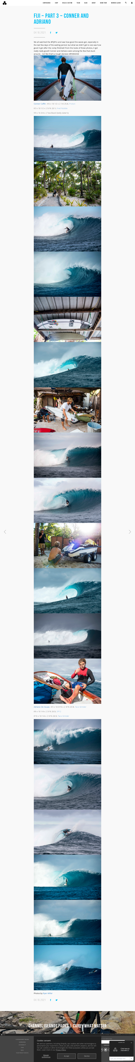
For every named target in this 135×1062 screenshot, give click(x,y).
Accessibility (22, 1045)
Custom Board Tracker (22, 1039)
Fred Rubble (62, 108)
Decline (87, 1056)
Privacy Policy (61, 1050)
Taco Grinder (80, 707)
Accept (66, 1056)
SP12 (59, 711)
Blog (85, 3)
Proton (72, 104)
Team (78, 3)
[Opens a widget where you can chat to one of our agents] (121, 1050)
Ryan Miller (48, 993)
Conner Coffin (40, 104)
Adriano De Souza (41, 707)
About (94, 3)
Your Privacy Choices (22, 1053)
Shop (56, 3)
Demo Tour (103, 3)
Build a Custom (67, 3)
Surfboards (47, 3)
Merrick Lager (116, 3)
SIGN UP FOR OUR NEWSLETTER (104, 1039)
